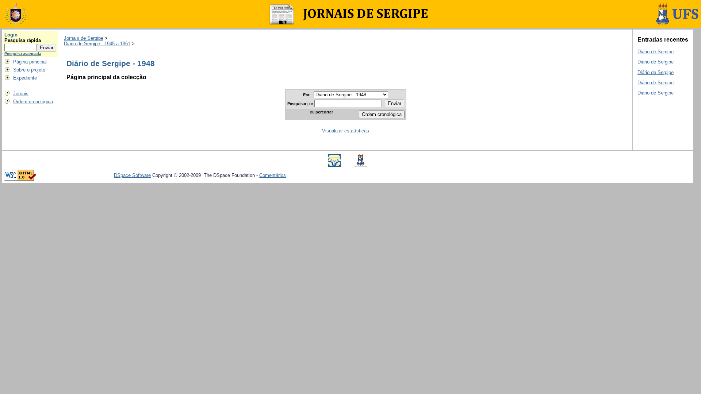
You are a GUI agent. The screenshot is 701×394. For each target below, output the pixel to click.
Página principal (30, 62)
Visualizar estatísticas (345, 131)
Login (11, 35)
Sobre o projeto (29, 70)
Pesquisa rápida (22, 40)
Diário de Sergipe (655, 51)
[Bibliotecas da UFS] (334, 165)
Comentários (272, 175)
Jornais (20, 93)
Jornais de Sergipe (83, 38)
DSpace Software (132, 175)
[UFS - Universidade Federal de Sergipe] (361, 165)
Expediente (25, 78)
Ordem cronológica (33, 101)
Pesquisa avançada (22, 53)
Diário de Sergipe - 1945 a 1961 (97, 43)
